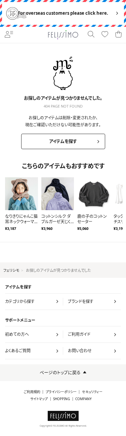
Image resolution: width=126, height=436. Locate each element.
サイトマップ (39, 399)
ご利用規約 (32, 392)
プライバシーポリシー (61, 392)
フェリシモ (11, 270)
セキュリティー (92, 392)
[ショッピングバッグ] (119, 35)
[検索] (91, 35)
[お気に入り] (105, 35)
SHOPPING (61, 399)
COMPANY (83, 399)
